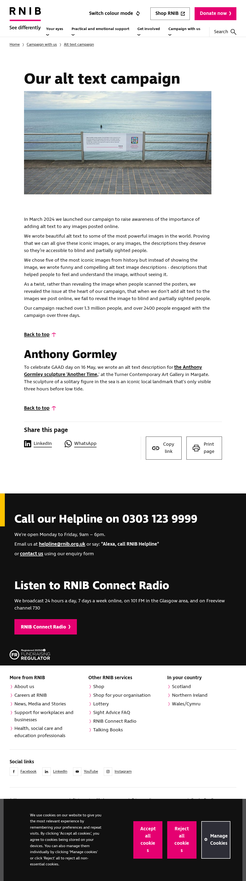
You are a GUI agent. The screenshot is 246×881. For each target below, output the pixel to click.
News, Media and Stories (40, 704)
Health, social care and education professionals (39, 732)
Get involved (148, 28)
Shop (98, 687)
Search (221, 32)
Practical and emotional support (100, 28)
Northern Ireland (190, 695)
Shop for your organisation (122, 695)
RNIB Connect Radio (43, 627)
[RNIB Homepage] (25, 24)
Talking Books (108, 730)
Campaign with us (184, 28)
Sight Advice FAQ (111, 712)
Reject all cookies (181, 840)
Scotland (181, 687)
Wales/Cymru (186, 704)
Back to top (36, 335)
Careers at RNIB (30, 695)
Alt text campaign (79, 44)
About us (24, 687)
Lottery (101, 704)
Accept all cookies (148, 840)
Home (15, 44)
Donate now (213, 13)
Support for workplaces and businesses (44, 716)
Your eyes (54, 28)
